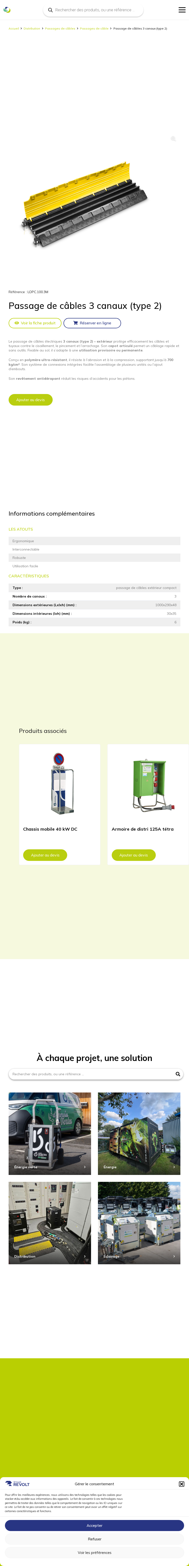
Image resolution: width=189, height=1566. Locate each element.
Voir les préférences (94, 1552)
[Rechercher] (178, 1074)
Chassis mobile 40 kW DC (50, 829)
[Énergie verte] (50, 1133)
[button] (181, 1484)
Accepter (94, 1525)
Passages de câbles (60, 28)
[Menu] (182, 10)
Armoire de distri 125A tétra (142, 829)
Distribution (32, 28)
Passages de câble (94, 28)
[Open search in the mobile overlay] (93, 10)
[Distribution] (50, 1223)
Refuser (94, 1539)
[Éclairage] (139, 1223)
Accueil (14, 28)
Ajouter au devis (30, 399)
